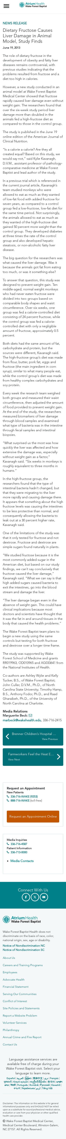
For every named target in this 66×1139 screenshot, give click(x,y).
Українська (28, 1088)
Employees (10, 972)
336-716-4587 (19, 844)
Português (22, 1085)
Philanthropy (11, 1030)
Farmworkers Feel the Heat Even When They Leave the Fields (35, 756)
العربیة (20, 1078)
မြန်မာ (28, 1078)
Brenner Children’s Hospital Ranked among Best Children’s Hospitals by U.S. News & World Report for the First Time (37, 736)
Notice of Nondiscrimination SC (23, 950)
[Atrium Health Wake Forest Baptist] (33, 920)
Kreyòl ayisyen (20, 1081)
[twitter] (35, 897)
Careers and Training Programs (23, 965)
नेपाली (13, 1085)
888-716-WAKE (20, 800)
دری (46, 1078)
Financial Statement (15, 986)
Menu (7, 4)
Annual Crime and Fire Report (22, 1037)
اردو (38, 1088)
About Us (9, 958)
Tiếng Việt (47, 1088)
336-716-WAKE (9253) (24, 796)
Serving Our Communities (19, 994)
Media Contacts (22, 861)
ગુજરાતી (8, 1081)
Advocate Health (14, 979)
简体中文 (38, 1078)
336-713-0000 (19, 852)
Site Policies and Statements (21, 1008)
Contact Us (10, 1044)
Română (34, 1085)
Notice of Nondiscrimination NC (24, 945)
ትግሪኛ (17, 1088)
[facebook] (26, 897)
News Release (15, 23)
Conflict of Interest (15, 1001)
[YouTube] (44, 897)
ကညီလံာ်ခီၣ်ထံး (38, 1081)
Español (11, 1078)
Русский (45, 1085)
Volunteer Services (15, 1022)
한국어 (51, 1081)
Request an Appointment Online (33, 816)
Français (54, 1078)
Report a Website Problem (20, 1015)
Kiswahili (55, 1085)
